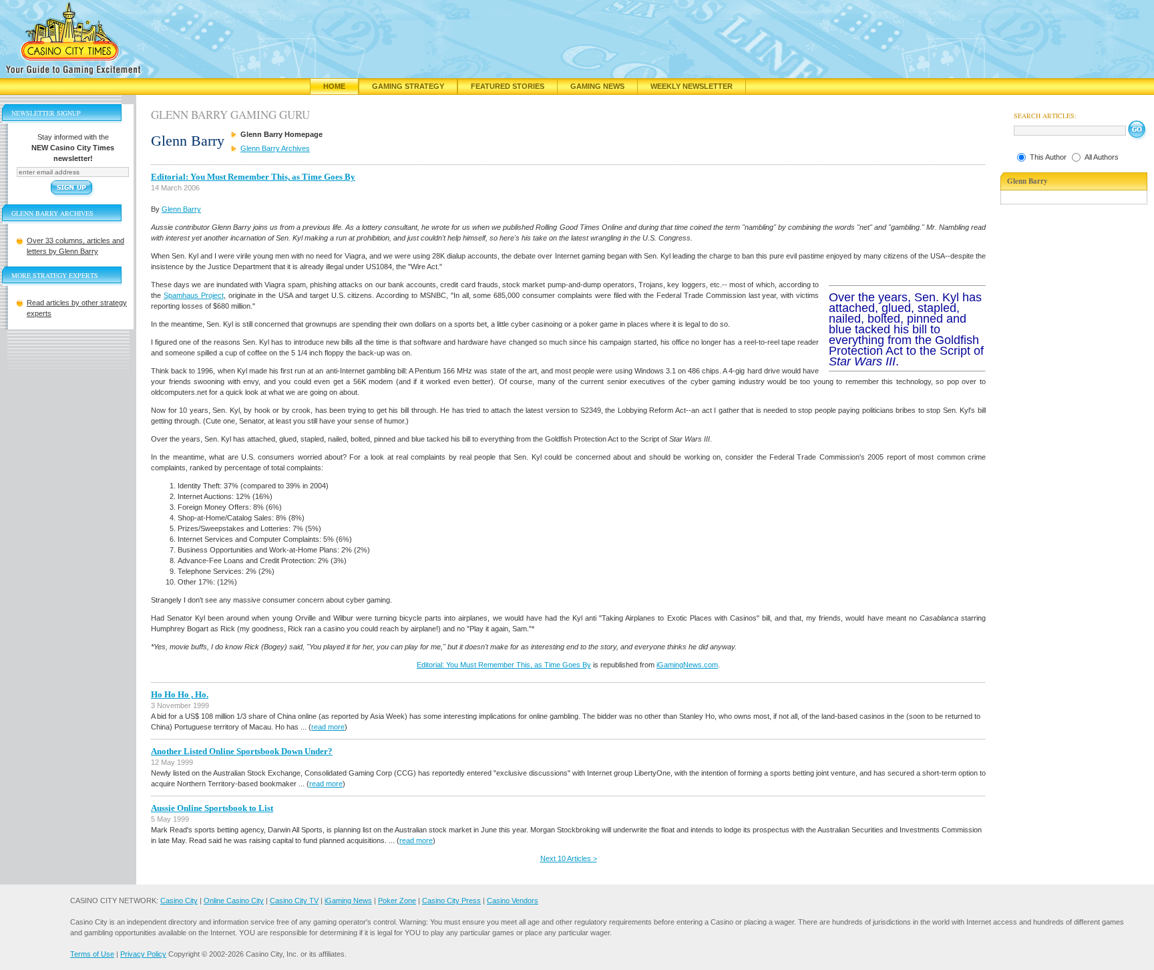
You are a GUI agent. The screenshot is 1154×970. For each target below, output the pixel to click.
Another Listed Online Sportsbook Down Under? (242, 751)
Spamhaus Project (194, 295)
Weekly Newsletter (691, 86)
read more (328, 727)
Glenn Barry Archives (275, 148)
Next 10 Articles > (568, 858)
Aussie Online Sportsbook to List (212, 808)
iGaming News (348, 901)
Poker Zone (397, 901)
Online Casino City (234, 901)
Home (334, 86)
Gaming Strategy (408, 86)
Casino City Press (451, 901)
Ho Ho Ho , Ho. (179, 694)
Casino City (179, 901)
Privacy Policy (143, 954)
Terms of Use (92, 954)
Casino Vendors (512, 901)
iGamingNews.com (687, 665)
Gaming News (597, 86)
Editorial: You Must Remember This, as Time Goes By (253, 177)
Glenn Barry (181, 209)
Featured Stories (507, 86)
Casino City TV (294, 901)
